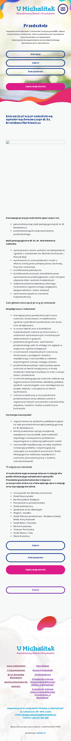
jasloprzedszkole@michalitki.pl (39, 714)
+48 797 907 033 (40, 717)
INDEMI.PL (41, 733)
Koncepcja (36, 54)
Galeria (35, 63)
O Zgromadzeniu (16, 670)
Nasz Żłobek (42, 666)
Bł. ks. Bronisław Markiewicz (16, 676)
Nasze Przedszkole (43, 670)
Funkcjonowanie (35, 71)
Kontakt (15, 686)
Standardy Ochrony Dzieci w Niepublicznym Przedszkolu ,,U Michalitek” (42, 693)
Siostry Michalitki (16, 666)
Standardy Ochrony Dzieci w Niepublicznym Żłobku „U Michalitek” (42, 682)
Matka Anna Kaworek (15, 682)
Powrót (35, 590)
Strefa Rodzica (42, 674)
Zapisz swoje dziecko (35, 569)
